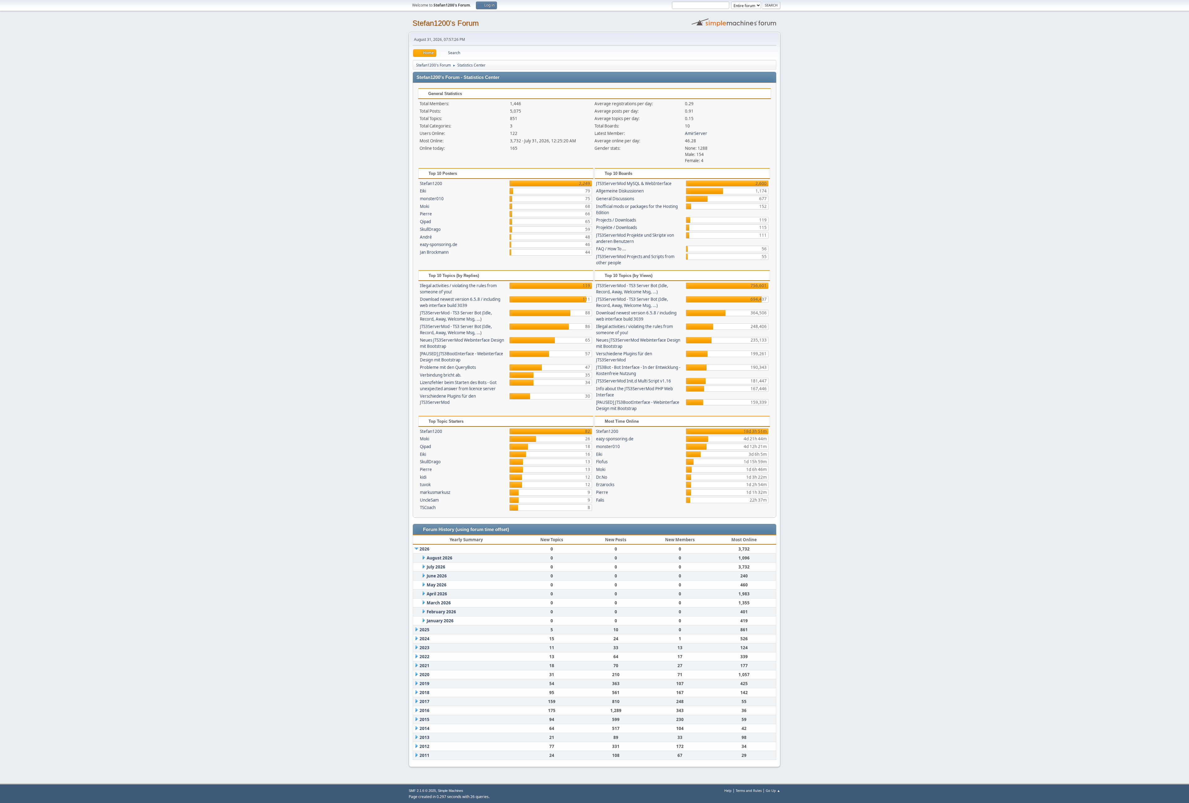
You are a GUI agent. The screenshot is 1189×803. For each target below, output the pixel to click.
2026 (424, 549)
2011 (424, 755)
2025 (424, 629)
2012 (424, 746)
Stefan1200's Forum (445, 23)
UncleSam (429, 500)
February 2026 (441, 612)
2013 (424, 737)
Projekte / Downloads (616, 227)
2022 (424, 656)
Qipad (425, 221)
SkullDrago (430, 229)
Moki (424, 206)
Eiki (423, 191)
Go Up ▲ (773, 790)
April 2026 (437, 594)
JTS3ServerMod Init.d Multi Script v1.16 (633, 381)
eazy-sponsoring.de (438, 244)
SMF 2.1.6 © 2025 (422, 790)
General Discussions (615, 198)
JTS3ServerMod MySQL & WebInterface (634, 183)
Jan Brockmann (434, 252)
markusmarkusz (435, 492)
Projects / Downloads (616, 220)
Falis (600, 500)
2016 (424, 710)
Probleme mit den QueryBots (448, 367)
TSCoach (428, 507)
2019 (424, 683)
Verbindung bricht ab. (440, 375)
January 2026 (440, 621)
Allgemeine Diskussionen (620, 191)
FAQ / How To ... (611, 249)
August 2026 (439, 558)
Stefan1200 (431, 183)
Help (728, 790)
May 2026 (436, 585)
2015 (424, 719)
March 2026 (439, 603)
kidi (423, 477)
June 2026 (437, 576)
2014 (424, 728)
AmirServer (696, 133)
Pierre (426, 214)
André (426, 237)
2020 (424, 674)
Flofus (602, 461)
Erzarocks (605, 484)
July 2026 (436, 567)
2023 (424, 647)
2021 (424, 665)
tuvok (425, 484)
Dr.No (601, 477)
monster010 (432, 198)
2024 (424, 638)
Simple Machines (450, 790)
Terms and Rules (749, 790)
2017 (424, 701)
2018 (424, 692)
